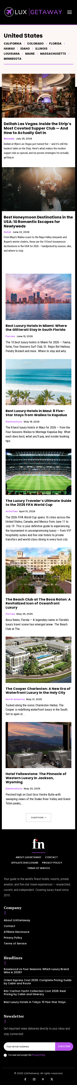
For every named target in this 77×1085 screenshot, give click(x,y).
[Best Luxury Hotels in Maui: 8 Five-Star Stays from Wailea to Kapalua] (38, 382)
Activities (12, 511)
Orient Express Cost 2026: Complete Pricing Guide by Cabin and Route (37, 981)
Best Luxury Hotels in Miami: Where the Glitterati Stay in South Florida (36, 327)
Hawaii (9, 49)
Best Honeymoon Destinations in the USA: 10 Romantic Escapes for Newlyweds (38, 222)
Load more (37, 817)
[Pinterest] (43, 1079)
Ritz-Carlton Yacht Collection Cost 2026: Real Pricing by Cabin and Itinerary (35, 992)
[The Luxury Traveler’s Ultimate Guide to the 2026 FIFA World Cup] (38, 472)
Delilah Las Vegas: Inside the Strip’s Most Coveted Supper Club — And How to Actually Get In (37, 128)
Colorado (35, 43)
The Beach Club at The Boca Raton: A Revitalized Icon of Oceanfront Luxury (38, 603)
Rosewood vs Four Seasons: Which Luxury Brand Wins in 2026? (36, 970)
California (12, 43)
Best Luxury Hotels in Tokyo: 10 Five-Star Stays (35, 1002)
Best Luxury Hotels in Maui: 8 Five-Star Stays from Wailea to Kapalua (36, 412)
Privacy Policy (38, 1055)
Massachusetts (53, 54)
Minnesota (12, 59)
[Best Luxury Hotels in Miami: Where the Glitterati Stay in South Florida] (38, 297)
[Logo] (38, 844)
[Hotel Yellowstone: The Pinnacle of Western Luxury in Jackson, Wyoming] (38, 745)
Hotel (7, 232)
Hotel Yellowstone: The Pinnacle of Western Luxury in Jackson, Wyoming (36, 777)
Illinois (41, 49)
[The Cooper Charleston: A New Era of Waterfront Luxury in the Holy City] (38, 660)
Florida (55, 43)
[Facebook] (25, 1079)
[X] (52, 1079)
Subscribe (64, 1046)
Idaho (25, 49)
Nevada (9, 138)
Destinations (14, 421)
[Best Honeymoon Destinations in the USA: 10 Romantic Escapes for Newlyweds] (38, 189)
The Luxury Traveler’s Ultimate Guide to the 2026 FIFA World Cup (38, 502)
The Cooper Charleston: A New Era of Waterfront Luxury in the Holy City (38, 690)
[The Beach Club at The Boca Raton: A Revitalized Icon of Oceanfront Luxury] (38, 570)
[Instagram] (34, 1079)
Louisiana (12, 54)
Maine (30, 54)
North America (15, 699)
